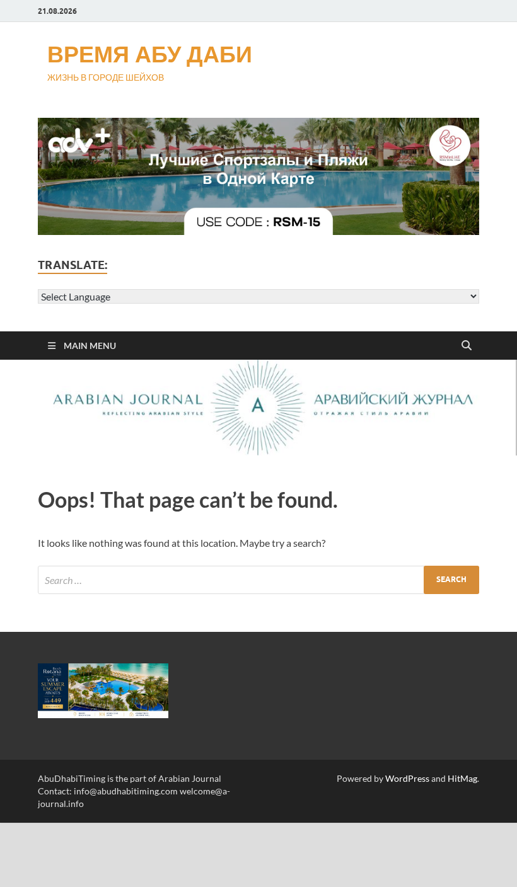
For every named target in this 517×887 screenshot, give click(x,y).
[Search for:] (258, 580)
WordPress (407, 778)
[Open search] (466, 345)
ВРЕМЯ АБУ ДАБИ (149, 53)
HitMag (462, 778)
